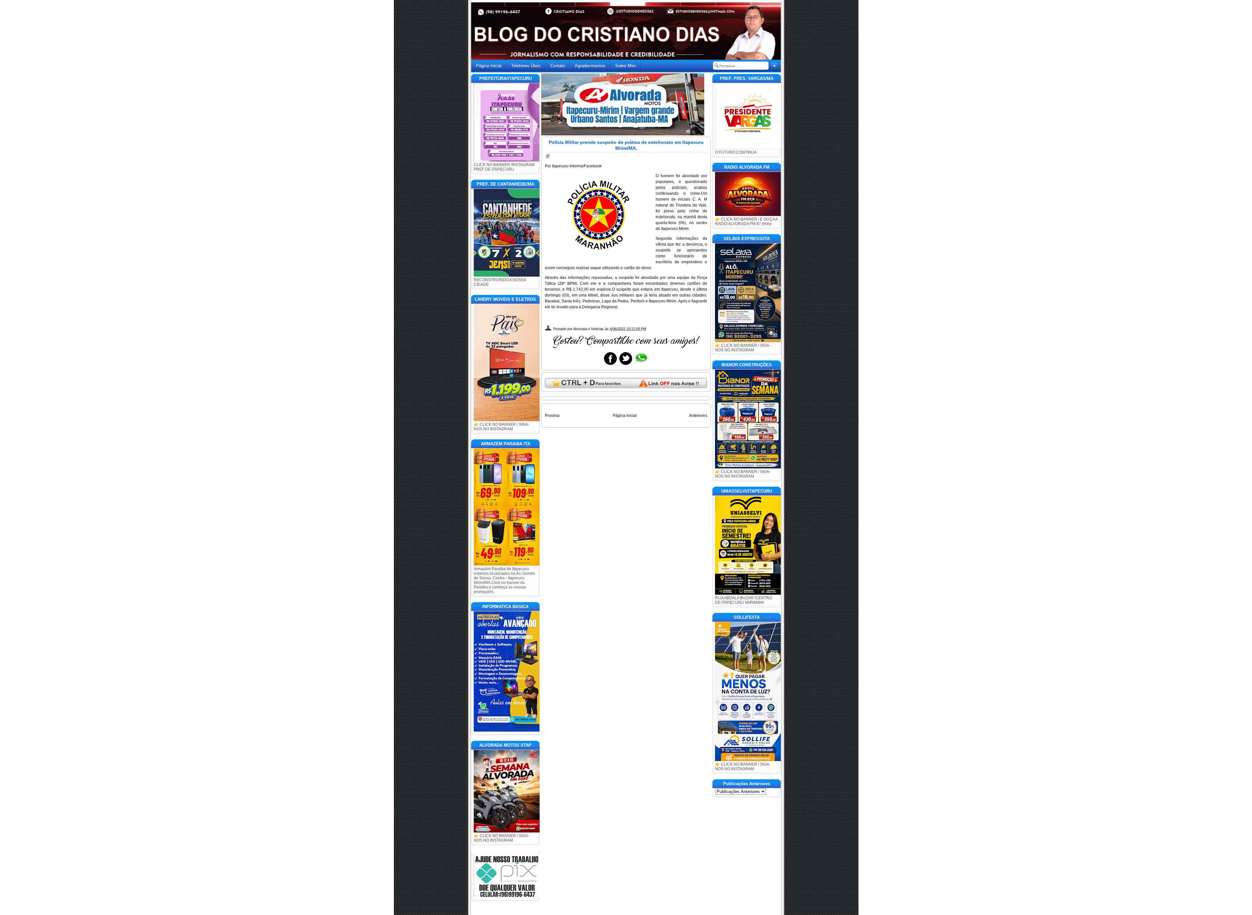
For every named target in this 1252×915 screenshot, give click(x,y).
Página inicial (625, 415)
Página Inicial (488, 65)
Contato (557, 65)
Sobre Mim (625, 65)
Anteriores (698, 415)
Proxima (552, 415)
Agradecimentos (590, 65)
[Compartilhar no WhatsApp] (641, 365)
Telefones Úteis (526, 65)
